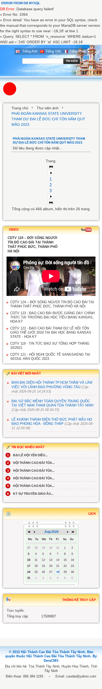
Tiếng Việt (53, 51)
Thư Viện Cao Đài (66, 70)
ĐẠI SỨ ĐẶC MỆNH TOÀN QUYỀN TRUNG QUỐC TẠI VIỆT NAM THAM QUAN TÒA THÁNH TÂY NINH (52, 403)
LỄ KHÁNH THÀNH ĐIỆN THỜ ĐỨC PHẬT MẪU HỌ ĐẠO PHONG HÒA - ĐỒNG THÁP (52, 421)
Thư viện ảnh (48, 108)
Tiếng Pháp (77, 51)
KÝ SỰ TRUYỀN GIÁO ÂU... (30, 494)
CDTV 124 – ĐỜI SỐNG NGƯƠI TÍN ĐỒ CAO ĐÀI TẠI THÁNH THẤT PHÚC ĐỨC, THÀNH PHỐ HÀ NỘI (52, 304)
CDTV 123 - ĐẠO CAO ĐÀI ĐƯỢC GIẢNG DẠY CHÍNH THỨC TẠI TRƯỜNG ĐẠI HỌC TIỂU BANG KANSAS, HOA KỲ (52, 317)
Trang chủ (20, 108)
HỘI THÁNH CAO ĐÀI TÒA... (30, 463)
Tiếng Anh (29, 51)
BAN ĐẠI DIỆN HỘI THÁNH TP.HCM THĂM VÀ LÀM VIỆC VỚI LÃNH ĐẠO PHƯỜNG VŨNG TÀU (52, 385)
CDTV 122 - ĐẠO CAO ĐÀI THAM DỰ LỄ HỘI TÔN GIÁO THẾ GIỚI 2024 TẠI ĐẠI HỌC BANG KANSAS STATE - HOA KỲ (50, 332)
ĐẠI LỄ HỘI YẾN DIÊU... (27, 455)
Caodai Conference (34, 70)
